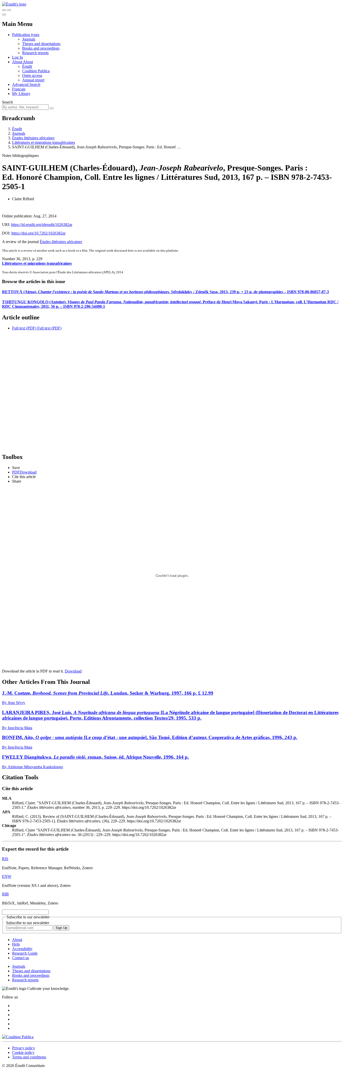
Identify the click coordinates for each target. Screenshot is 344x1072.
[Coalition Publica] (17, 1037)
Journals (28, 39)
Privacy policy (23, 1048)
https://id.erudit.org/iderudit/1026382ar (41, 224)
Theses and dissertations (41, 44)
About (28, 62)
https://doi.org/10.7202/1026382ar (38, 233)
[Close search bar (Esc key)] (9, 10)
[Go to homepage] (14, 4)
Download (73, 671)
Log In (17, 57)
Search (7, 102)
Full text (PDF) (24, 328)
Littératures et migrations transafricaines (43, 142)
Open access (32, 75)
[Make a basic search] (4, 10)
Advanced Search (26, 84)
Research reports (35, 53)
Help (16, 944)
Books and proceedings (40, 48)
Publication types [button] (25, 34)
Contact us (20, 958)
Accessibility (22, 949)
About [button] (17, 62)
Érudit (27, 66)
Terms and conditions (29, 1057)
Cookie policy (23, 1052)
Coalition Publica (36, 71)
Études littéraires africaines (33, 138)
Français (18, 89)
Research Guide (25, 953)
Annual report (33, 80)
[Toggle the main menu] (4, 14)
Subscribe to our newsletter (27, 923)
